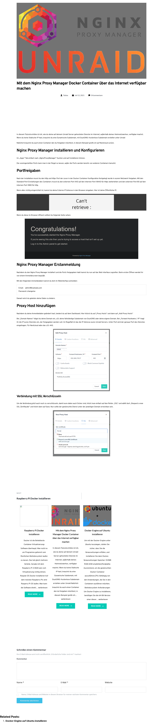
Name (20, 682)
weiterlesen (42, 588)
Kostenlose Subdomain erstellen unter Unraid (107, 138)
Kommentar (22, 659)
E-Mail (64, 682)
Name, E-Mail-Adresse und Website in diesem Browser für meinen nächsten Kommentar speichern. (59, 694)
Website (108, 682)
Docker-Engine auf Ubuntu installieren (26, 721)
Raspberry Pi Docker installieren (33, 498)
